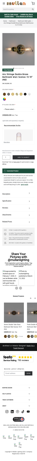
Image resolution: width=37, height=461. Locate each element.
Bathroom (12, 21)
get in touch (24, 184)
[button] (13, 68)
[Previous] (31, 298)
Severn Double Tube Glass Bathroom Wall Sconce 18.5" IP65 (13, 327)
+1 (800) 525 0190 (18, 430)
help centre (17, 162)
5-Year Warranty (8, 70)
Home (5, 21)
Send (29, 373)
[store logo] (16, 3)
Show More (7, 142)
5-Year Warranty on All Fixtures (24, 16)
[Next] (35, 298)
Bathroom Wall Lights (24, 21)
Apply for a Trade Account (11, 14)
